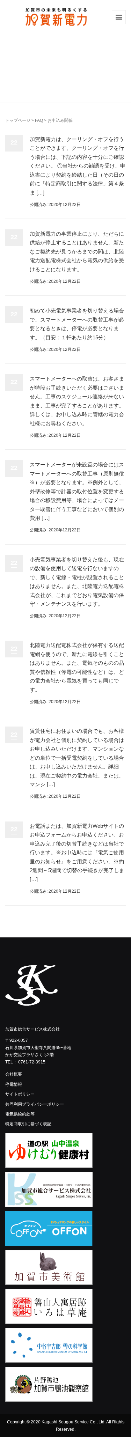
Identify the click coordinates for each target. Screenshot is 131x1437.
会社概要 (13, 1074)
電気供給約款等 (20, 1114)
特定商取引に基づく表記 (28, 1123)
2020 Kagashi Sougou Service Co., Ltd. (68, 1422)
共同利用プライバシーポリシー (34, 1104)
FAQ (39, 120)
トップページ (17, 120)
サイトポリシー (20, 1094)
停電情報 (13, 1084)
